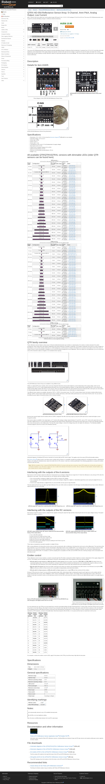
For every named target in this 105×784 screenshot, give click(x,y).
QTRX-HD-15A (72, 306)
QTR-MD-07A (72, 216)
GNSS (2, 47)
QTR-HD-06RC (72, 195)
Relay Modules (4, 67)
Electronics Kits (4, 18)
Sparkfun (3, 74)
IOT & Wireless (4, 49)
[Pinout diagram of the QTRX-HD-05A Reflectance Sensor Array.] (48, 81)
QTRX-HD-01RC (72, 248)
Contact (31, 2)
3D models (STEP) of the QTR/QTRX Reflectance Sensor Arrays (48, 752)
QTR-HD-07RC (72, 201)
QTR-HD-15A (72, 225)
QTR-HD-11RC (72, 214)
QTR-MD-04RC (72, 198)
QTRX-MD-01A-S (72, 253)
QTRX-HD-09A (72, 287)
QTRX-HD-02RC (72, 258)
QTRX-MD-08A (72, 303)
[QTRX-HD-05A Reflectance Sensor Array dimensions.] (48, 114)
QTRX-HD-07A (72, 281)
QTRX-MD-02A (72, 259)
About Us (5, 776)
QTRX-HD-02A (72, 256)
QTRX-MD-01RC (72, 251)
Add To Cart (70, 26)
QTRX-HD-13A (72, 300)
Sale (4, 14)
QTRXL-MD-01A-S (72, 334)
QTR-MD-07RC (72, 217)
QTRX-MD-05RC (72, 286)
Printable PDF (64, 736)
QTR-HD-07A (72, 200)
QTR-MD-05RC (72, 205)
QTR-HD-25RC (72, 233)
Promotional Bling (5, 60)
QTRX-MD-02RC (72, 261)
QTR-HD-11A (72, 212)
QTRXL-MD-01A (72, 331)
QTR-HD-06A (72, 194)
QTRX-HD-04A (72, 265)
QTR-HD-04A (72, 184)
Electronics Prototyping (6, 45)
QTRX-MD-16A (72, 316)
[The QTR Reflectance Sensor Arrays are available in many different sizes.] (48, 367)
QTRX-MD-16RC (72, 317)
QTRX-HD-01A (72, 247)
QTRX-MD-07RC (72, 298)
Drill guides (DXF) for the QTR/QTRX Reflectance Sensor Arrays (48, 757)
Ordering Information (33, 776)
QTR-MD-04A (72, 197)
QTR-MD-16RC (72, 236)
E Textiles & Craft (5, 43)
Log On (54, 2)
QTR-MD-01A (72, 168)
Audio (2, 23)
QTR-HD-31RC (72, 239)
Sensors (3, 69)
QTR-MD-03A (72, 187)
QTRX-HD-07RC (72, 283)
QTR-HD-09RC (72, 208)
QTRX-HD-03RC (72, 264)
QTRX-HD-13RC (72, 302)
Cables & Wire (4, 29)
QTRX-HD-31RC (72, 320)
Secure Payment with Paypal (61, 776)
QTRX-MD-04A (72, 278)
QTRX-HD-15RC (72, 308)
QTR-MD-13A (72, 228)
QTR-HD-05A (72, 190)
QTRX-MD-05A (72, 284)
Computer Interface (5, 34)
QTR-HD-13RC (72, 220)
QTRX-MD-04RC (72, 280)
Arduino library (32, 459)
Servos (3, 71)
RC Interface (4, 65)
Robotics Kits (4, 20)
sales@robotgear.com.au (87, 778)
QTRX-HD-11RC (72, 295)
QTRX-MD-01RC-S (72, 254)
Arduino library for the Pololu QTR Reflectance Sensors (46, 765)
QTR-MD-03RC (72, 189)
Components (4, 31)
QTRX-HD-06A (72, 275)
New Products (4, 78)
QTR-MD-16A (72, 234)
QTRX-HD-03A (72, 262)
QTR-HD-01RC (72, 167)
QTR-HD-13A (72, 219)
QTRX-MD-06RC (72, 292)
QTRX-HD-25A (72, 313)
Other (2, 80)
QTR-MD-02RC (72, 179)
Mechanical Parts (5, 51)
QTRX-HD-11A (72, 294)
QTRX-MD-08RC (72, 305)
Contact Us (82, 776)
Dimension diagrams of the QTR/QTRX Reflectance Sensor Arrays (49, 749)
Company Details (6, 778)
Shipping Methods (32, 778)
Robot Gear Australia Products (8, 9)
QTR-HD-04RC (72, 186)
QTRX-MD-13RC (72, 311)
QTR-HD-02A (72, 175)
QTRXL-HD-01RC (72, 329)
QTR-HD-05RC (72, 192)
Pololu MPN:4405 (69, 37)
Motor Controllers (5, 54)
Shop (39, 2)
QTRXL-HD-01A (72, 328)
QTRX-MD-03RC (72, 270)
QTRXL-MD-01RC (72, 333)
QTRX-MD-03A (72, 269)
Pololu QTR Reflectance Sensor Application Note (44, 736)
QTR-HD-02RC (72, 176)
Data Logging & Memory (6, 36)
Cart (46, 2)
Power (2, 58)
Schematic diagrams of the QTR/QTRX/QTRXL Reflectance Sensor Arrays (51, 746)
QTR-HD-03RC (72, 183)
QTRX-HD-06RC (72, 276)
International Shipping (33, 779)
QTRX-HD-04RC (72, 267)
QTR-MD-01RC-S (72, 173)
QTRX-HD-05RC (72, 273)
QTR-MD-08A (72, 222)
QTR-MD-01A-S (72, 172)
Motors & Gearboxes (6, 56)
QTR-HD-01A (72, 165)
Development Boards (6, 38)
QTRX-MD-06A (72, 291)
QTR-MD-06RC (72, 211)
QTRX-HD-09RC (72, 289)
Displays (3, 40)
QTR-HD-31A (72, 238)
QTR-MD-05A (72, 203)
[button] (29, 31)
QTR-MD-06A (72, 209)
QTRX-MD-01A (72, 250)
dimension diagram (54, 137)
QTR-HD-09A (72, 206)
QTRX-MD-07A (72, 297)
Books (2, 27)
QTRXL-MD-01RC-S (72, 336)
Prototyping (4, 62)
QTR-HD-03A (72, 181)
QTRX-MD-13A (72, 309)
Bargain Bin (4, 25)
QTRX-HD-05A (72, 272)
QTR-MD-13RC (72, 230)
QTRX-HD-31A (72, 319)
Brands (4, 12)
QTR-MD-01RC (72, 170)
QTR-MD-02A (72, 178)
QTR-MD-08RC (72, 223)
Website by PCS (59, 782)
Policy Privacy (6, 779)
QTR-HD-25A (72, 231)
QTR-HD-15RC (72, 227)
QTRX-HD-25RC (72, 314)
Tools (2, 76)
